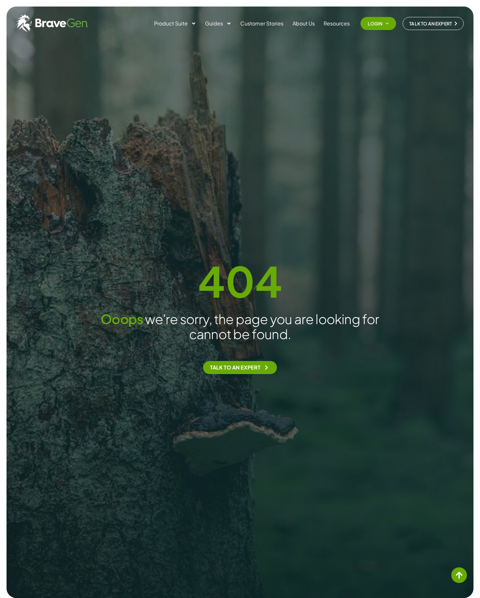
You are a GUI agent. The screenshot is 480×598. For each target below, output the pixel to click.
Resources (337, 23)
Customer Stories (261, 23)
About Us (304, 23)
